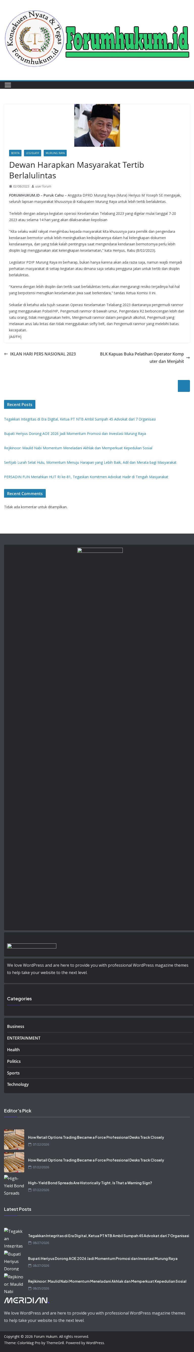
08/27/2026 (41, 1243)
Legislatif (32, 153)
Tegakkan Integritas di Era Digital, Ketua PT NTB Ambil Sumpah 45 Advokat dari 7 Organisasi (80, 419)
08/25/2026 (41, 1288)
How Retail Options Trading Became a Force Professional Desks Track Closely (96, 1137)
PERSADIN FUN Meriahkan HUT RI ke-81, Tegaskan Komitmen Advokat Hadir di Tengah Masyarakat (86, 476)
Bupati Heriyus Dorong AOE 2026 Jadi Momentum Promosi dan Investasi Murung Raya (75, 433)
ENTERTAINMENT (23, 1038)
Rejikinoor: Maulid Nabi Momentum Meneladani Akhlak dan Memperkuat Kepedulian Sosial (78, 448)
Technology (18, 1084)
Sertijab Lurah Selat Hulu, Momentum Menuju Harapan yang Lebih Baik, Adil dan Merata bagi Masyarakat (90, 462)
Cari (184, 386)
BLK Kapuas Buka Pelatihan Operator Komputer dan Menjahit (142, 357)
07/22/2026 (41, 1144)
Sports (13, 1073)
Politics (14, 1061)
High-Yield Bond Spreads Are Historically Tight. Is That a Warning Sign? (90, 1182)
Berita (15, 153)
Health (13, 1049)
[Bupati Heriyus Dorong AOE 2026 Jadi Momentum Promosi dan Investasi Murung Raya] (14, 1261)
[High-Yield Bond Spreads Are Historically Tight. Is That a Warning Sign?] (14, 1185)
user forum (43, 186)
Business (15, 1026)
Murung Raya (55, 153)
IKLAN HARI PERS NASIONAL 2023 (43, 354)
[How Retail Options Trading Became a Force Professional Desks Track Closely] (14, 1139)
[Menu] (8, 85)
